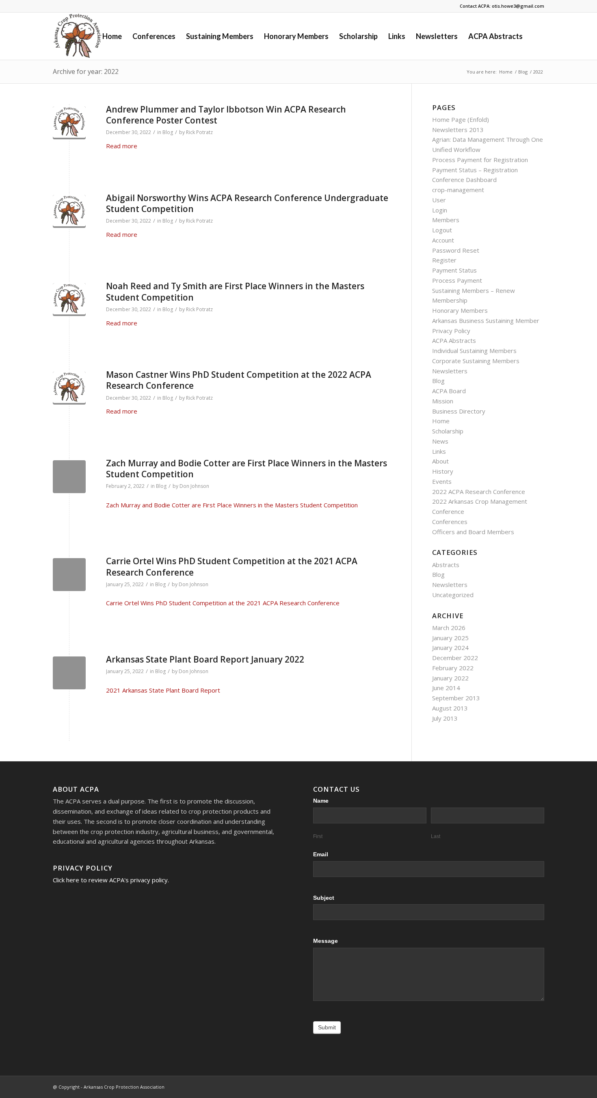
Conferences (449, 522)
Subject (323, 898)
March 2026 (448, 628)
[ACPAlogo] (69, 122)
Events (442, 481)
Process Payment (457, 280)
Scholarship (447, 431)
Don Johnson (194, 486)
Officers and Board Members (473, 532)
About (440, 461)
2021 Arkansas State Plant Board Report (163, 690)
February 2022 (453, 668)
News (440, 441)
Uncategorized (453, 595)
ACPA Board (449, 391)
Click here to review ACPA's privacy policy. (111, 880)
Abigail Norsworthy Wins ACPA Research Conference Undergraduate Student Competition (247, 203)
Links (439, 451)
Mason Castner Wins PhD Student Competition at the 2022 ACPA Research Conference (238, 380)
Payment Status (454, 270)
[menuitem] (112, 36)
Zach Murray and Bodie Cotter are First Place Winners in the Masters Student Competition (246, 468)
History (442, 471)
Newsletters (449, 371)
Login (439, 210)
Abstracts (445, 565)
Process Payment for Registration (480, 160)
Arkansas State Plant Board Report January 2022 (205, 659)
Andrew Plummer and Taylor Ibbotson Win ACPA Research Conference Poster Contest (226, 115)
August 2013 (450, 708)
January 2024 (450, 647)
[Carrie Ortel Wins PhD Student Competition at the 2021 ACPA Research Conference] (69, 574)
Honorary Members (460, 310)
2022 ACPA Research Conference (478, 491)
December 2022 (455, 658)
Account (443, 240)
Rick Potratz (199, 132)
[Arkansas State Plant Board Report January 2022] (69, 672)
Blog (167, 132)
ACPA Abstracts (454, 340)
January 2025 (450, 638)
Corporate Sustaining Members (475, 361)
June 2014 (446, 688)
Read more (121, 146)
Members (445, 220)
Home (441, 421)
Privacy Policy (451, 331)
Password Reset (455, 250)
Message (325, 941)
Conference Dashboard (464, 179)
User (439, 200)
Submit (327, 1027)
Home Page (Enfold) (460, 119)
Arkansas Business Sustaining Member (485, 320)
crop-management (458, 190)
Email (320, 854)
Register (444, 260)
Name (321, 801)
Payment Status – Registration (475, 170)
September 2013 (456, 698)
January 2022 (450, 678)
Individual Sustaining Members (474, 351)
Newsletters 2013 (458, 130)
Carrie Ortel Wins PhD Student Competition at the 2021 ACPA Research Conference (231, 566)
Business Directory (458, 411)
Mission (442, 401)
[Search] (536, 36)
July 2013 (445, 718)
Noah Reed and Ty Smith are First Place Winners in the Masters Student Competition (235, 291)
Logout (442, 230)
